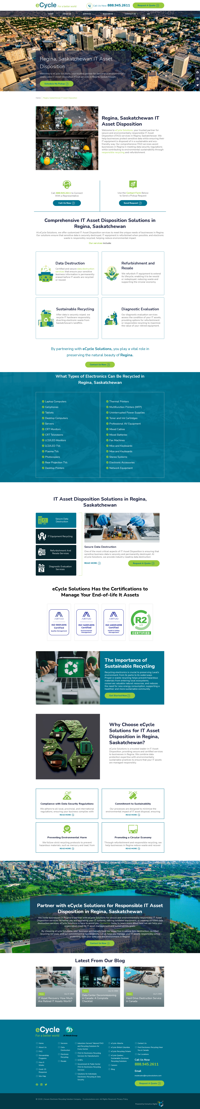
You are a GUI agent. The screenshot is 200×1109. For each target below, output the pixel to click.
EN (148, 14)
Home (50, 14)
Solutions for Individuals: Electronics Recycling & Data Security (89, 1077)
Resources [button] (108, 14)
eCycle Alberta (117, 1043)
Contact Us (130, 14)
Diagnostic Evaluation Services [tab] (60, 568)
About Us (66, 14)
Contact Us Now (98, 364)
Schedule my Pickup (54, 83)
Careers (114, 1065)
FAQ (40, 1051)
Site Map (42, 1076)
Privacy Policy (122, 1099)
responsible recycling (113, 152)
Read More (91, 563)
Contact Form (133, 192)
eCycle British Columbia (120, 1047)
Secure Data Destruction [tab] (62, 520)
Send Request (131, 203)
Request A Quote (147, 5)
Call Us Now (65, 203)
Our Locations (143, 1054)
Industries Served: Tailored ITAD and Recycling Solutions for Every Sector (90, 1046)
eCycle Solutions (124, 130)
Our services (95, 243)
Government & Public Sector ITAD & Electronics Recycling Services (89, 1067)
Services (87, 14)
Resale (63, 1061)
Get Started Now (118, 695)
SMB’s (80, 1060)
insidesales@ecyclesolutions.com (148, 1075)
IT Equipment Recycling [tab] (60, 536)
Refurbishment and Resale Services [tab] (60, 552)
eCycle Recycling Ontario (121, 1051)
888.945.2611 (119, 5)
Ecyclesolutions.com (91, 1099)
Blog (113, 1069)
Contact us (105, 923)
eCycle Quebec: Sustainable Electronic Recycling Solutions (120, 1058)
